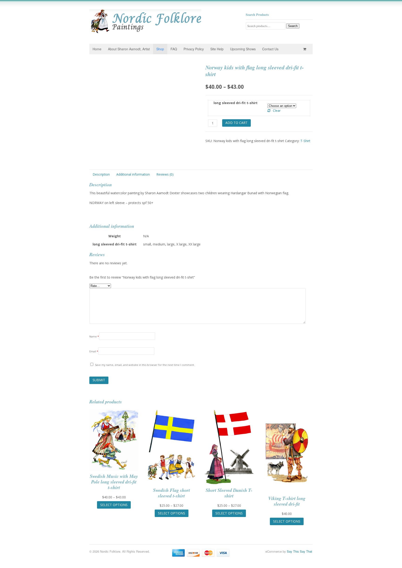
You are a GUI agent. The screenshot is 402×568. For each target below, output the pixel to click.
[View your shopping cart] (305, 49)
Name (94, 336)
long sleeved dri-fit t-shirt (236, 103)
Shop (160, 49)
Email (93, 351)
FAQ (174, 49)
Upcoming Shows (243, 49)
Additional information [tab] (133, 174)
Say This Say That (299, 551)
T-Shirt (305, 141)
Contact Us (270, 49)
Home (97, 49)
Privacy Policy (194, 49)
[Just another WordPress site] (145, 32)
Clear (277, 110)
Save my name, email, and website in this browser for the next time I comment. (145, 365)
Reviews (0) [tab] (165, 174)
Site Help (217, 49)
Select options (113, 505)
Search (293, 26)
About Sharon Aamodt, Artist (129, 49)
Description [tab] (101, 174)
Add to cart (236, 122)
